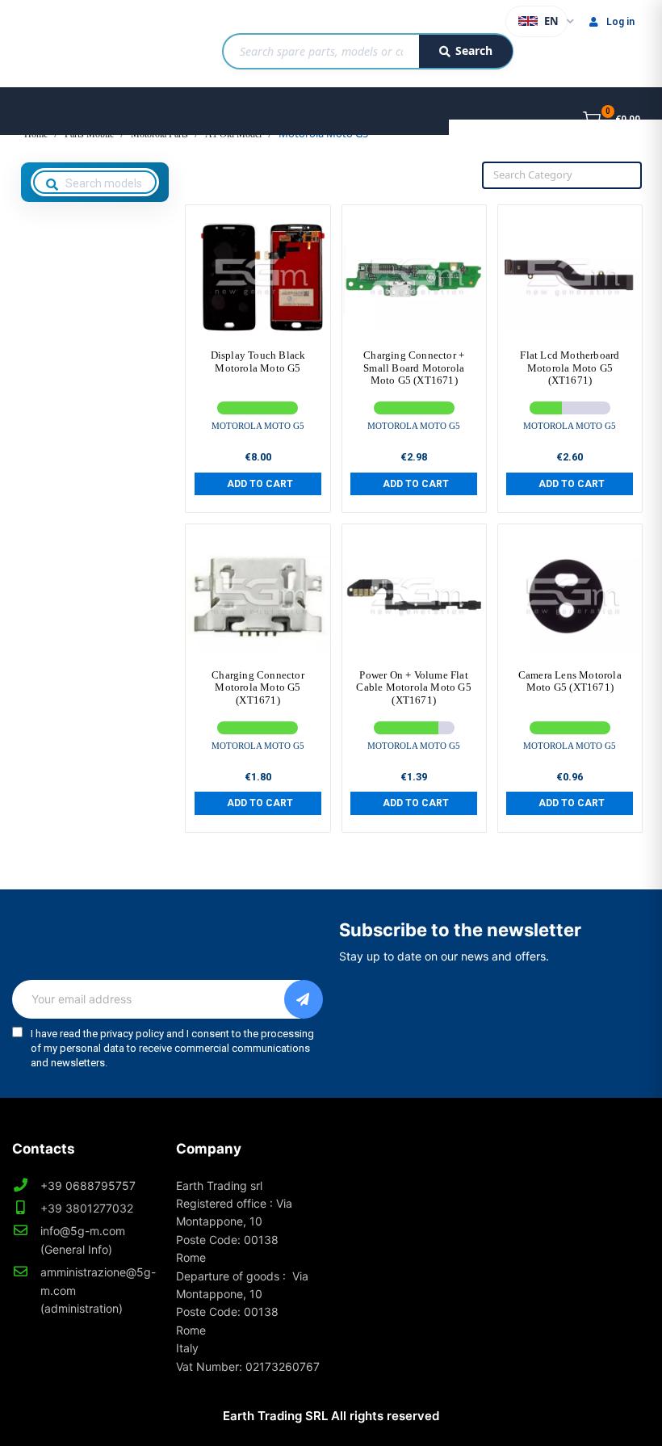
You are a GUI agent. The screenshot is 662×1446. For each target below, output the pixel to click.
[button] (258, 484)
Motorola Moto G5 (258, 426)
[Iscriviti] (303, 999)
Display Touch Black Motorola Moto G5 (258, 361)
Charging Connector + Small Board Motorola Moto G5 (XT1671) (413, 367)
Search (473, 50)
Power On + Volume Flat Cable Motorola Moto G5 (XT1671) (413, 687)
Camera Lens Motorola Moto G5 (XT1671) (570, 681)
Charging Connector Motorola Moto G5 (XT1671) (258, 687)
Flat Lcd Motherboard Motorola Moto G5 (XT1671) (569, 367)
